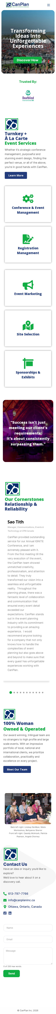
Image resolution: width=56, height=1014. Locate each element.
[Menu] (48, 5)
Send (11, 973)
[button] (10, 692)
